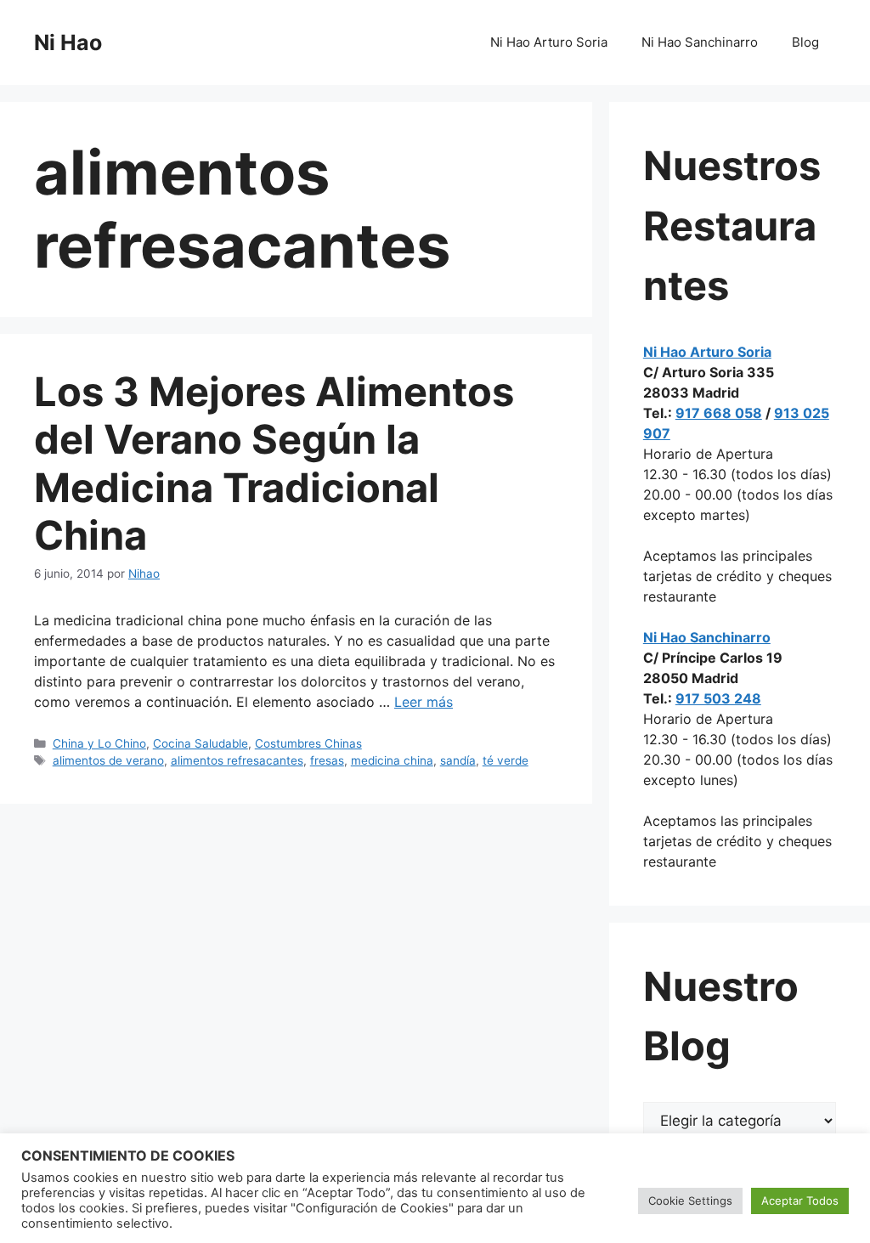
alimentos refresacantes (237, 760)
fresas (327, 760)
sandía (458, 760)
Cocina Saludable (200, 743)
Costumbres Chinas (308, 743)
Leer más (423, 701)
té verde (505, 760)
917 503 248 (718, 698)
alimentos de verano (108, 760)
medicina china (392, 760)
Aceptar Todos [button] (800, 1200)
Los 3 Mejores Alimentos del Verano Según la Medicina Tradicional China (274, 463)
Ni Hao (68, 42)
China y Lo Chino (99, 743)
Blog (805, 42)
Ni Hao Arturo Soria (548, 42)
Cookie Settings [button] (690, 1200)
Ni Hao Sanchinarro (699, 42)
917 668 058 (718, 412)
